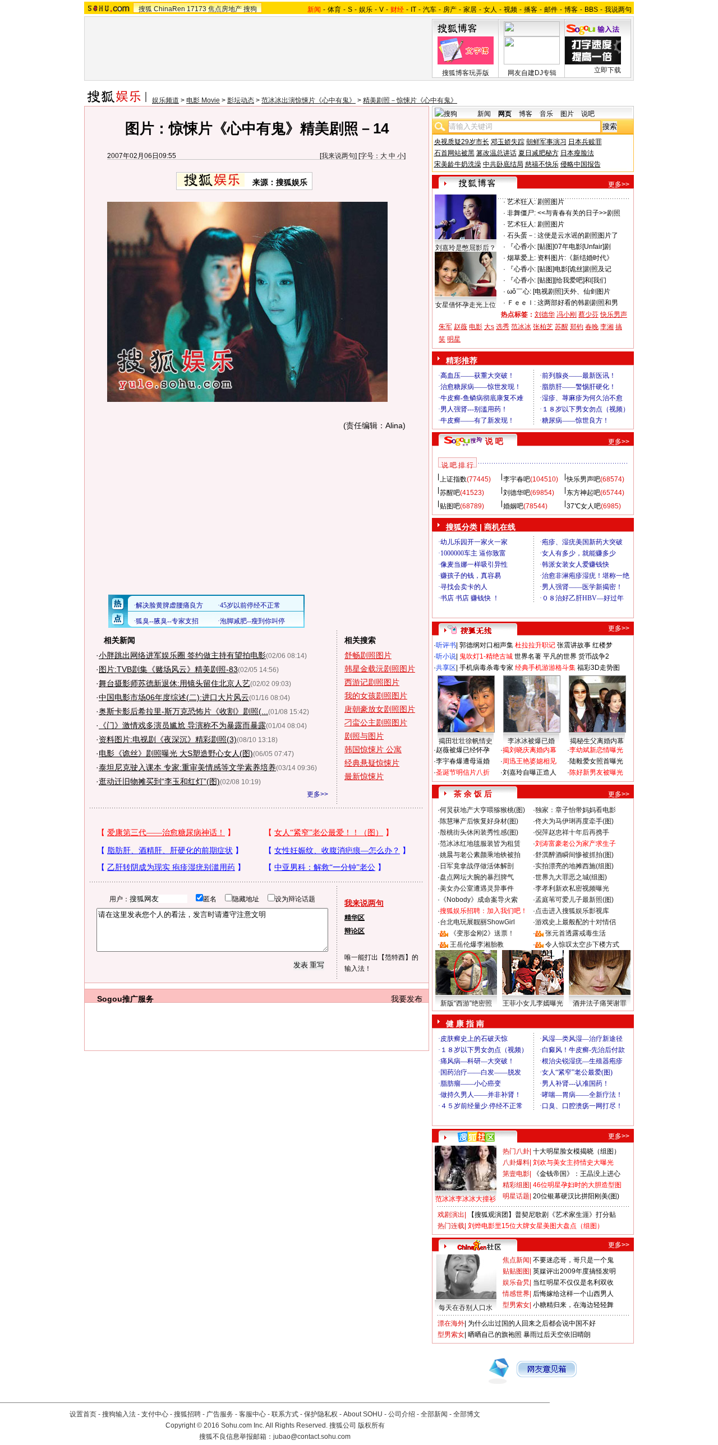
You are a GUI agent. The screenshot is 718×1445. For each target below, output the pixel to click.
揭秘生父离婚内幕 (597, 741)
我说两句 (618, 9)
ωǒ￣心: (519, 291)
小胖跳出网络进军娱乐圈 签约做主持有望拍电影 (182, 655)
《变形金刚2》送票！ (482, 933)
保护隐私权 (321, 1414)
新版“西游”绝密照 (466, 1003)
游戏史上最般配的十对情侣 (575, 922)
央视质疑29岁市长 (461, 142)
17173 (196, 9)
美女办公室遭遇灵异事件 (477, 888)
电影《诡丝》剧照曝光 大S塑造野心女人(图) (176, 753)
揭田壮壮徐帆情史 (466, 741)
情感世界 (516, 1294)
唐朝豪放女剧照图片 (379, 709)
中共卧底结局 (503, 164)
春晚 (592, 327)
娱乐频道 (165, 100)
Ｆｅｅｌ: (521, 303)
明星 (454, 339)
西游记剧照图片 (371, 682)
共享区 (446, 667)
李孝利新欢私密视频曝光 (572, 888)
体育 (334, 9)
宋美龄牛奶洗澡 (457, 164)
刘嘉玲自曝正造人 (529, 772)
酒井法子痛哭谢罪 (600, 1003)
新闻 (484, 114)
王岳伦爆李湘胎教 (477, 944)
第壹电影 (516, 1174)
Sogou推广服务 (125, 998)
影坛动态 (240, 100)
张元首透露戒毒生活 (575, 933)
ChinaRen (169, 9)
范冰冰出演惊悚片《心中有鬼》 (308, 100)
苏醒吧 (450, 493)
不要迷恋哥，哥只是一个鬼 (573, 1260)
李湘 (607, 327)
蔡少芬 (588, 314)
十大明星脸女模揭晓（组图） (576, 1151)
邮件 (551, 9)
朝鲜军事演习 (546, 142)
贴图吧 (450, 506)
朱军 (445, 327)
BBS (591, 9)
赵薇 (460, 327)
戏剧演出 (451, 1215)
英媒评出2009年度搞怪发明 (574, 1271)
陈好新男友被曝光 (596, 772)
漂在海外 (451, 1323)
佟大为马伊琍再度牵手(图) (574, 821)
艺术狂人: (521, 202)
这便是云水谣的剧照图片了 (577, 235)
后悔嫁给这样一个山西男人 (573, 1294)
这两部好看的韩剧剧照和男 (577, 303)
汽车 (429, 9)
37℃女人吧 (584, 506)
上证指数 (453, 479)
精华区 (354, 917)
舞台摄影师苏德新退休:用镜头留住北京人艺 (174, 683)
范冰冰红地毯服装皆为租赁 (480, 843)
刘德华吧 (516, 493)
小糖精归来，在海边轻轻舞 (573, 1305)
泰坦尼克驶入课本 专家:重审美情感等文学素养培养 (187, 767)
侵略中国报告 (580, 164)
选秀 (502, 327)
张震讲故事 (574, 645)
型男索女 (516, 1305)
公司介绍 (401, 1414)
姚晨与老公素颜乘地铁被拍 (480, 855)
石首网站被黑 (454, 153)
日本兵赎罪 (585, 142)
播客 (530, 9)
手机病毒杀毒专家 (486, 667)
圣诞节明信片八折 (463, 772)
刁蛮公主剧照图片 (375, 722)
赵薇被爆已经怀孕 (463, 750)
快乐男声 (613, 314)
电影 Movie (203, 100)
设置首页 (83, 1414)
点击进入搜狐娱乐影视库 (572, 911)
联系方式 (284, 1414)
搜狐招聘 (187, 1414)
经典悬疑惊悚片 (371, 762)
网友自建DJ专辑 (532, 73)
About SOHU (363, 1414)
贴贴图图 (516, 1271)
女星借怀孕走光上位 (465, 305)
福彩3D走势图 (598, 667)
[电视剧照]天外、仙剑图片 (571, 291)
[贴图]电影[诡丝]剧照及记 (574, 269)
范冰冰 (521, 327)
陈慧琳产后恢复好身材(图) (479, 821)
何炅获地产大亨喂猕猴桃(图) (482, 810)
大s (489, 327)
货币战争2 (593, 656)
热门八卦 (516, 1151)
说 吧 (494, 441)
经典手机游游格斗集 (545, 667)
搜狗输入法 (119, 1414)
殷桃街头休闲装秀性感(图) (479, 832)
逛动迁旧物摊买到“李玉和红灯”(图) (159, 781)
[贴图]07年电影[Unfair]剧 (574, 247)
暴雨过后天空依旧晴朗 (557, 1335)
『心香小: (521, 247)
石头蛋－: (521, 235)
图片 (567, 114)
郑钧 (576, 327)
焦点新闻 (516, 1260)
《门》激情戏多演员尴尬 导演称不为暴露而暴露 (182, 725)
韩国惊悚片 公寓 (373, 749)
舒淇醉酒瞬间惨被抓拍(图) (574, 855)
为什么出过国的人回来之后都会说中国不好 (532, 1323)
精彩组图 (516, 1185)
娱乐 (365, 9)
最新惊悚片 (364, 776)
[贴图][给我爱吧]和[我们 (571, 280)
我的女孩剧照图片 (375, 695)
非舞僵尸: (521, 213)
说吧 (588, 114)
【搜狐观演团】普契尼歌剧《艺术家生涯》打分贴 (542, 1215)
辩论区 (354, 931)
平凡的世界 (560, 656)
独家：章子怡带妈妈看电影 (575, 810)
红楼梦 (602, 645)
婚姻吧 (513, 506)
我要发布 (406, 998)
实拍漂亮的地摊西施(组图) (574, 866)
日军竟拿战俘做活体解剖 (477, 866)
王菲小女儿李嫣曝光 (533, 1003)
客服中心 (252, 1414)
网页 (505, 114)
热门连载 (451, 1226)
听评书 (446, 645)
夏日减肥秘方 (538, 153)
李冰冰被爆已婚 (531, 741)
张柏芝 (543, 327)
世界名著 (527, 656)
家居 (470, 9)
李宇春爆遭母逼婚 (463, 761)
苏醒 (561, 327)
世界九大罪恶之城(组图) (571, 877)
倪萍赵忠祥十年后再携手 (572, 832)
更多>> (317, 794)
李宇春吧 (516, 479)
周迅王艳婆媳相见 (529, 761)
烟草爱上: (521, 258)
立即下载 (607, 70)
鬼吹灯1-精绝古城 (486, 656)
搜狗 (250, 9)
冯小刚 (566, 314)
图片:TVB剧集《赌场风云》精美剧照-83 (168, 669)
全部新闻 (434, 1414)
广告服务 (219, 1414)
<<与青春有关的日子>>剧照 (578, 213)
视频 (510, 9)
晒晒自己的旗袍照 (495, 1335)
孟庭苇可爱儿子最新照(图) (574, 900)
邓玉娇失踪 (507, 142)
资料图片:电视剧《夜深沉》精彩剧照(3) (168, 739)
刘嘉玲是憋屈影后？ (465, 248)
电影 (475, 327)
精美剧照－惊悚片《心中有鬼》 (410, 100)
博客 (571, 9)
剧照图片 (550, 202)
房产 (450, 9)
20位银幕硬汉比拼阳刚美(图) (576, 1196)
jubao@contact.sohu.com (312, 1437)
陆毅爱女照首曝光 (596, 761)
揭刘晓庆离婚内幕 (529, 750)
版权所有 (371, 1425)
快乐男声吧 (583, 479)
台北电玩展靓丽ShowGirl (477, 922)
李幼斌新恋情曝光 (596, 750)
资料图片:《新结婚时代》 (575, 258)
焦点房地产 (225, 9)
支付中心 (154, 1414)
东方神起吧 (583, 493)
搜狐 (145, 9)
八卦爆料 (516, 1162)
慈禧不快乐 (542, 164)
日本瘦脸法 (577, 153)
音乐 (546, 114)
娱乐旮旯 (516, 1282)
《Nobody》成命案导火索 (479, 900)
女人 (490, 9)
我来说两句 (338, 156)
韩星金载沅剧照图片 (379, 668)
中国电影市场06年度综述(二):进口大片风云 (174, 697)
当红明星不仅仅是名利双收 (573, 1282)
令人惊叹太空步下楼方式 (582, 944)
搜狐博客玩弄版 (465, 73)
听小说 (446, 656)
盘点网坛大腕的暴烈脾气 (477, 877)
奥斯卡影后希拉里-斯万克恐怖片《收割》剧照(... (183, 711)
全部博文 (466, 1414)
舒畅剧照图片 (368, 655)
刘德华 (545, 314)
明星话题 (516, 1196)
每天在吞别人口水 (466, 1308)
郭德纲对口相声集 (486, 645)
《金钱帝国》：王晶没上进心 (576, 1174)
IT (413, 9)
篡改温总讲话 (496, 153)
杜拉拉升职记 (535, 645)
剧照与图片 (364, 735)
